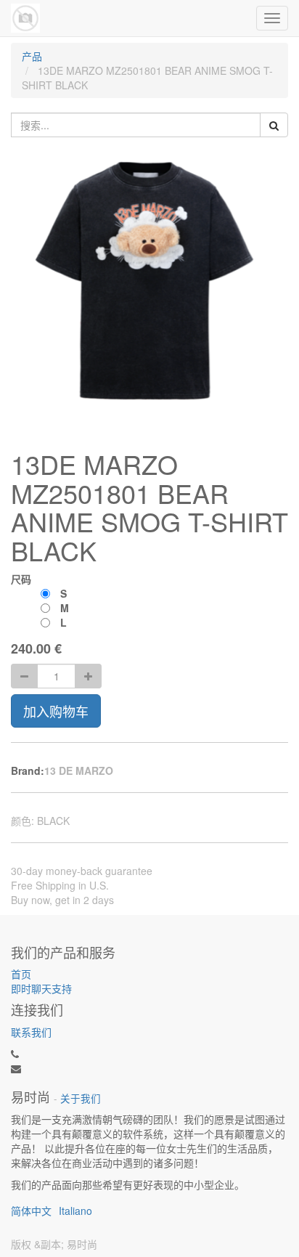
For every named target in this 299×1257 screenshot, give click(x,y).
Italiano (75, 1210)
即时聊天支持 (41, 988)
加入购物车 (56, 710)
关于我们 (80, 1098)
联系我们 (31, 1032)
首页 (21, 974)
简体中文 (31, 1210)
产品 (32, 56)
